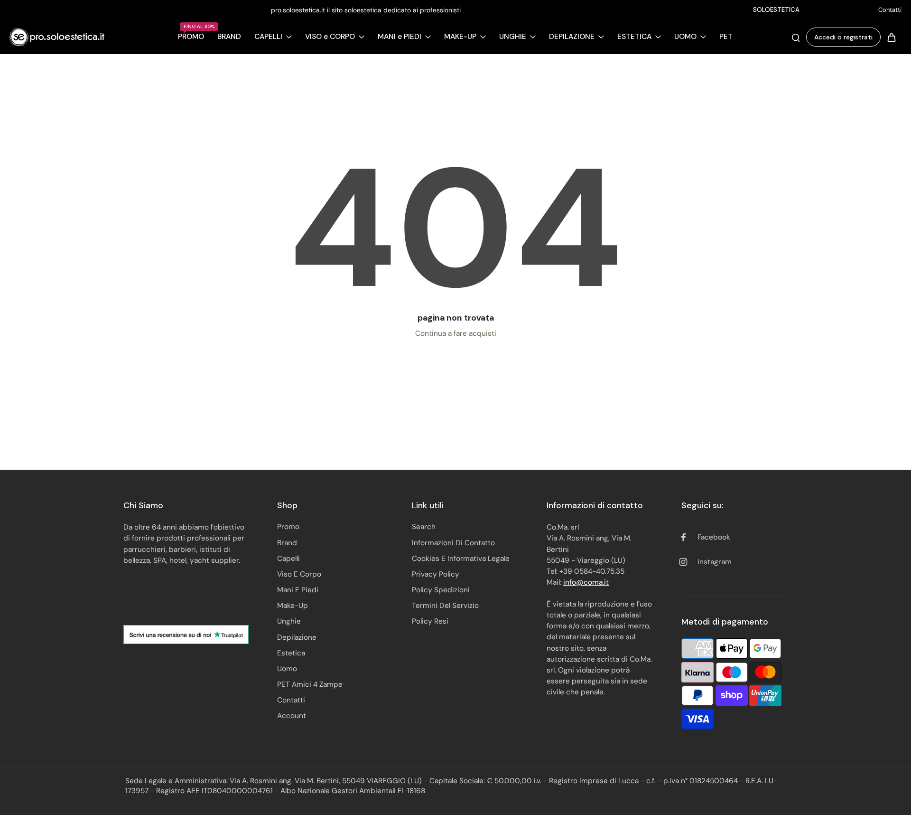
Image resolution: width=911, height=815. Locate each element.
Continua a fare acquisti (455, 333)
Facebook (713, 537)
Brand (287, 543)
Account (291, 715)
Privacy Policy (435, 574)
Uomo (287, 668)
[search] (795, 37)
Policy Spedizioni (441, 590)
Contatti (890, 10)
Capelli (288, 558)
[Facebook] (837, 10)
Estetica (291, 653)
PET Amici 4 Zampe (310, 684)
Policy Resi (430, 621)
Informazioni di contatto (453, 543)
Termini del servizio (445, 605)
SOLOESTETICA (776, 10)
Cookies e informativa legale (461, 558)
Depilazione (296, 637)
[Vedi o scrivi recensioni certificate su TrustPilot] (186, 634)
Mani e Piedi (297, 590)
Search (424, 526)
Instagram (714, 562)
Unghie (289, 621)
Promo (288, 526)
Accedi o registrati (843, 37)
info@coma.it (586, 582)
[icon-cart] (891, 37)
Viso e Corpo (299, 574)
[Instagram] (852, 10)
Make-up (292, 605)
